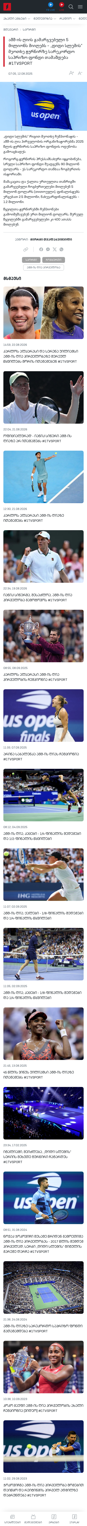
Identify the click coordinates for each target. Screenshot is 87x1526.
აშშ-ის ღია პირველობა (43, 267)
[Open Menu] (80, 6)
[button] (16, 19)
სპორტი (29, 29)
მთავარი (10, 29)
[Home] (7, 7)
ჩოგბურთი (53, 260)
